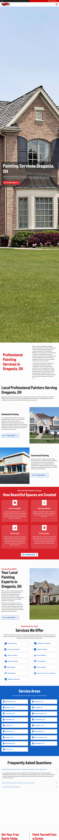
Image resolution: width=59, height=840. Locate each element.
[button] (11, 182)
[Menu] (56, 4)
